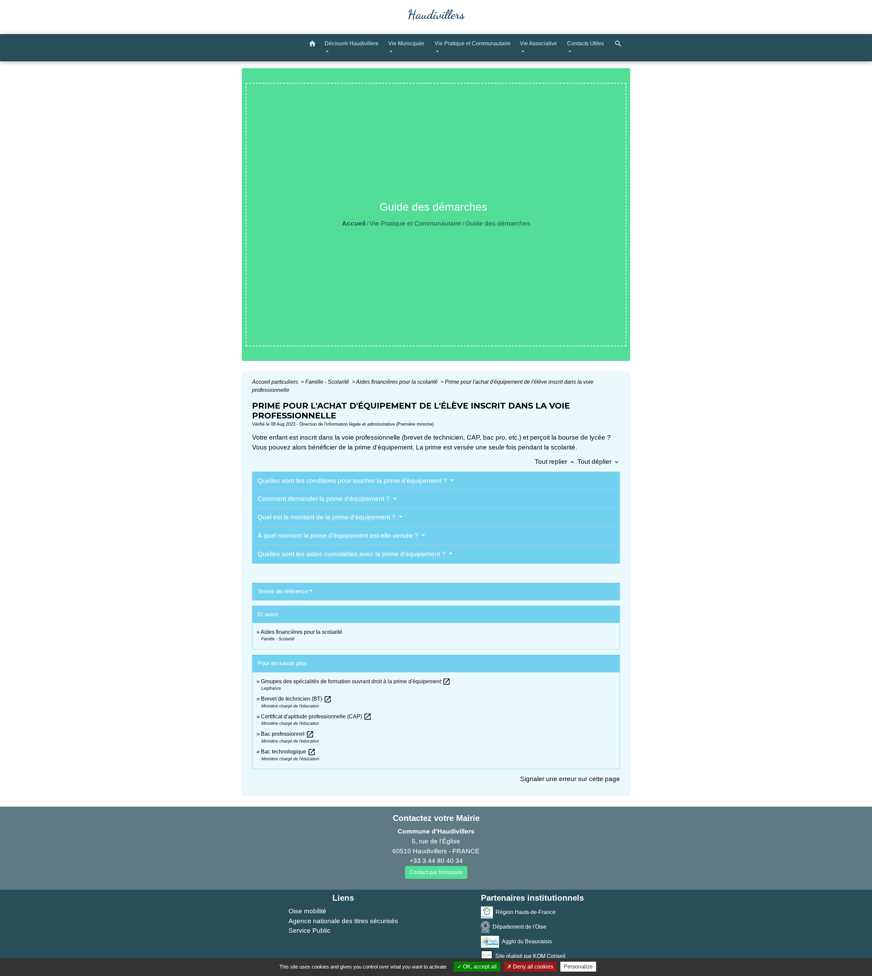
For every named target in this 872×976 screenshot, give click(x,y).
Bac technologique (288, 751)
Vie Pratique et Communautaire (415, 223)
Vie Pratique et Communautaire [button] (473, 43)
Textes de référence (283, 591)
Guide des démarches (497, 223)
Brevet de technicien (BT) (296, 699)
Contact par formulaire (436, 872)
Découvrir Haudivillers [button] (351, 43)
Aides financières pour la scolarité (397, 382)
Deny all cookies (532, 967)
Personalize (578, 967)
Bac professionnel (287, 734)
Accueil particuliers (275, 382)
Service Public (309, 930)
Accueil (353, 223)
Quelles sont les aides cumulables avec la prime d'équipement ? (352, 554)
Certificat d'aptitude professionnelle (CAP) (316, 716)
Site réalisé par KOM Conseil (530, 956)
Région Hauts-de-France (526, 912)
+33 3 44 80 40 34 (436, 860)
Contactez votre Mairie (436, 818)
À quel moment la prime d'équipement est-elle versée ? (339, 535)
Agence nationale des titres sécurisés (343, 921)
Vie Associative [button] (538, 43)
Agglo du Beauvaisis (527, 941)
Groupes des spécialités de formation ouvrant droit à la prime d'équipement (356, 681)
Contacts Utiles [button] (585, 43)
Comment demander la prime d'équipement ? (324, 498)
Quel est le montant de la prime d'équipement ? (327, 517)
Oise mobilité (307, 911)
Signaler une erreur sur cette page (570, 778)
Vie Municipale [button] (406, 43)
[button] (312, 45)
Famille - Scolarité (328, 382)
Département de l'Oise (519, 927)
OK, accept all (479, 967)
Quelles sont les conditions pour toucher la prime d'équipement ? (353, 480)
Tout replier (555, 461)
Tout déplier (598, 461)
